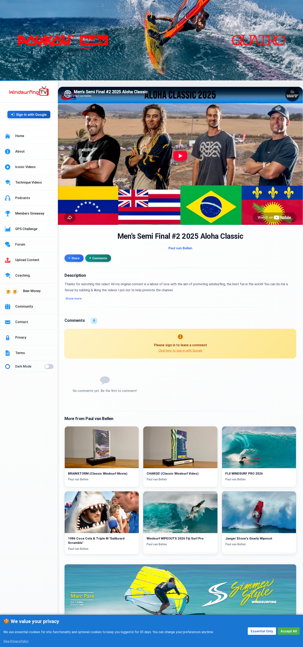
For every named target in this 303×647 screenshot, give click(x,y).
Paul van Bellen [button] (180, 248)
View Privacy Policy (15, 641)
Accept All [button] (289, 631)
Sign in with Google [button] (31, 114)
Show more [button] (74, 298)
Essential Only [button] (262, 631)
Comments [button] (99, 258)
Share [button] (76, 258)
